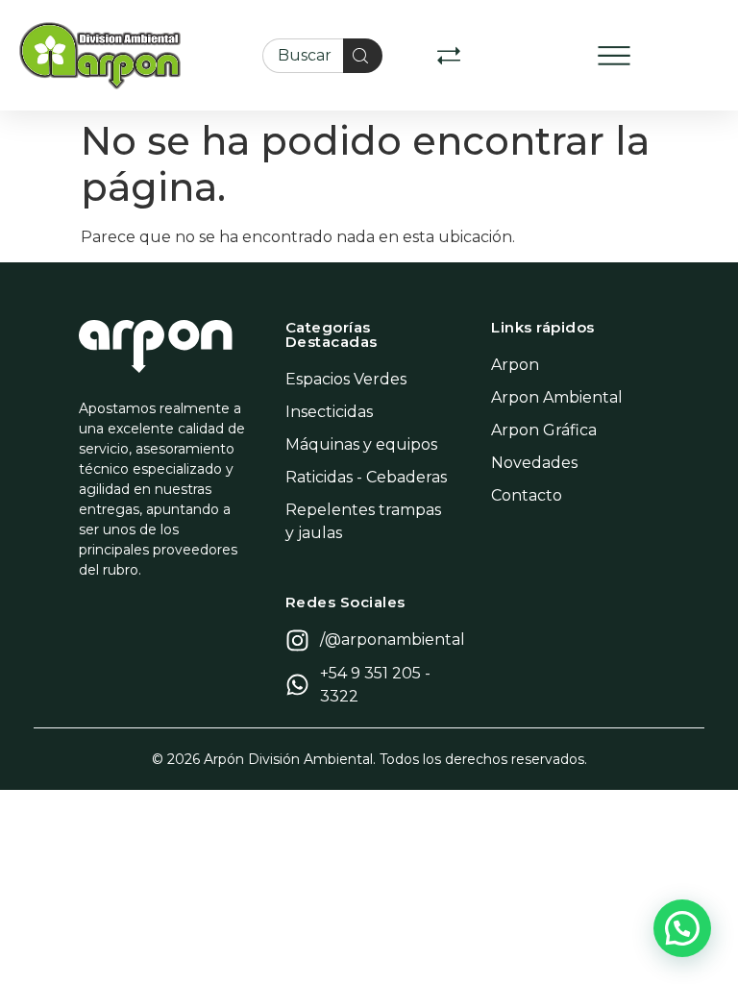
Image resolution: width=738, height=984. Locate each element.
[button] (614, 55)
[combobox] (302, 55)
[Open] (448, 55)
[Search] (362, 55)
